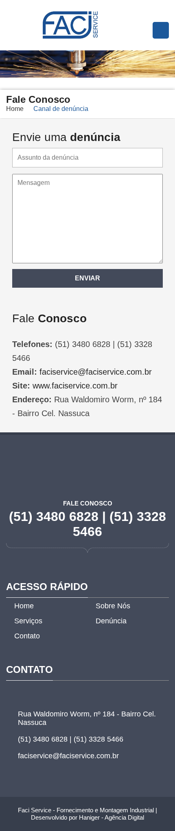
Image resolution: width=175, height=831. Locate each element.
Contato (27, 636)
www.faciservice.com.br (75, 385)
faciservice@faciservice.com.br (95, 371)
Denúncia (111, 621)
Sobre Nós (113, 606)
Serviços (28, 621)
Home (15, 108)
